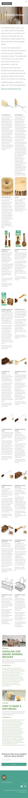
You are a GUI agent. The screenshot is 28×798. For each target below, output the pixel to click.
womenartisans (6, 745)
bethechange (11, 668)
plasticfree (22, 680)
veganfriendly (15, 742)
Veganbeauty (19, 740)
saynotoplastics (7, 683)
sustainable (20, 739)
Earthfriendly (14, 671)
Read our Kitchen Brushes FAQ (11, 89)
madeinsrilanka (19, 678)
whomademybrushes (8, 743)
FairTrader (20, 677)
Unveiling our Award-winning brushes (12, 654)
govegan (19, 730)
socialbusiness (15, 683)
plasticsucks (6, 681)
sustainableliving (7, 684)
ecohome (18, 672)
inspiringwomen (20, 731)
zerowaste (13, 745)
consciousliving (6, 671)
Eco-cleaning (21, 671)
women (16, 743)
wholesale (18, 684)
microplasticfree (7, 680)
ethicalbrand (10, 675)
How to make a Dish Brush (11, 707)
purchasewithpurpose (15, 681)
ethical (4, 675)
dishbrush (13, 723)
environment (20, 674)
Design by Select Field (22, 792)
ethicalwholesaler (7, 677)
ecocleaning (6, 672)
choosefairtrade (15, 669)
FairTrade (14, 677)
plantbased (5, 734)
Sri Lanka (21, 737)
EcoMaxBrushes (12, 674)
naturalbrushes (15, 680)
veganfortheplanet (7, 742)
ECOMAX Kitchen (6, 665)
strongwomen (6, 739)
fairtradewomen (6, 678)
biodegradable (18, 668)
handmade (5, 731)
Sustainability (14, 739)
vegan (13, 684)
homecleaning (12, 731)
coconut (22, 669)
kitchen (13, 678)
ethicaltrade (16, 675)
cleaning (13, 721)
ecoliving (5, 674)
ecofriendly (12, 672)
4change (5, 668)
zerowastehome (7, 686)
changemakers (6, 669)
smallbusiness (6, 737)
